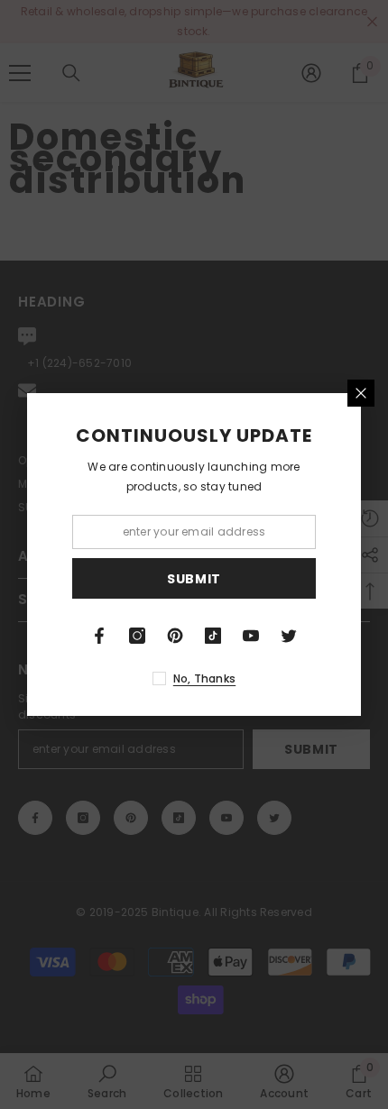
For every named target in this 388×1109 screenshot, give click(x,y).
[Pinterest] (175, 636)
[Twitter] (289, 636)
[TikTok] (213, 636)
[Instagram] (137, 636)
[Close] (360, 393)
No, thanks (204, 678)
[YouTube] (251, 636)
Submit (194, 579)
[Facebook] (99, 636)
